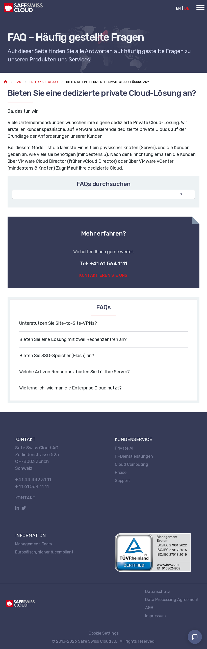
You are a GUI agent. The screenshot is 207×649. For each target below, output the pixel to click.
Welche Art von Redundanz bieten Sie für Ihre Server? (74, 372)
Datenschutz (157, 591)
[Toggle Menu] (200, 7)
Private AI (124, 448)
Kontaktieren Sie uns (103, 275)
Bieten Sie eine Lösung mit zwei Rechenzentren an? (73, 339)
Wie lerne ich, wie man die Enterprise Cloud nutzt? (70, 388)
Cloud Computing (131, 464)
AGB (149, 607)
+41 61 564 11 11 (32, 486)
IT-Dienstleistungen (134, 456)
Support (122, 480)
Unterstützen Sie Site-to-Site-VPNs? (58, 323)
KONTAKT (25, 498)
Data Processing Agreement (172, 599)
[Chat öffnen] (195, 637)
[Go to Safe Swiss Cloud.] (5, 82)
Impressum (155, 615)
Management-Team (33, 544)
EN (178, 8)
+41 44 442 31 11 (33, 479)
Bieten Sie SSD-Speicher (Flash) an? (56, 355)
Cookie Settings (104, 633)
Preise (120, 472)
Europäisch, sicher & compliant (44, 552)
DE (186, 8)
